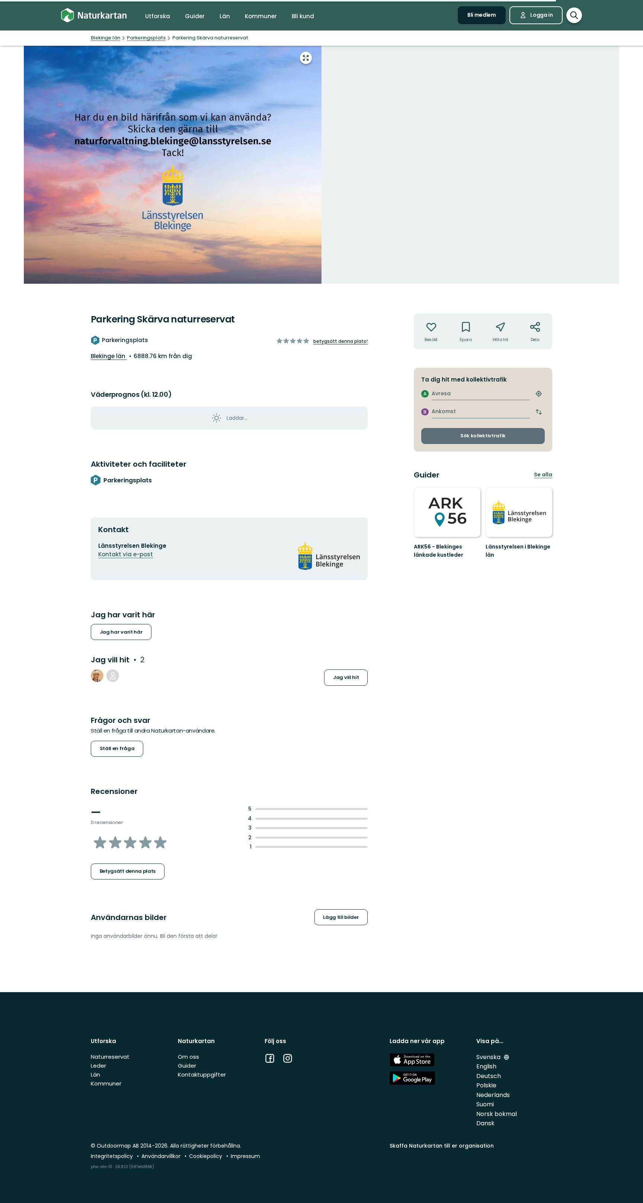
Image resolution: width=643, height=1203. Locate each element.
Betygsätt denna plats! (340, 341)
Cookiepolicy (206, 1156)
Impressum (245, 1156)
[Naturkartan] (94, 15)
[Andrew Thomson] (112, 675)
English (486, 1066)
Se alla (543, 474)
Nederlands (493, 1095)
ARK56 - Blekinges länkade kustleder (438, 551)
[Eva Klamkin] (97, 675)
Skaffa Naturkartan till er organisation (442, 1145)
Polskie (486, 1085)
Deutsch (488, 1076)
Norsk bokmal (496, 1114)
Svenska (489, 1057)
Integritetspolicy (112, 1156)
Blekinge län (109, 356)
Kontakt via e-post (125, 554)
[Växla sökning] (574, 15)
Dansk (485, 1123)
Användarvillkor (161, 1156)
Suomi (485, 1104)
